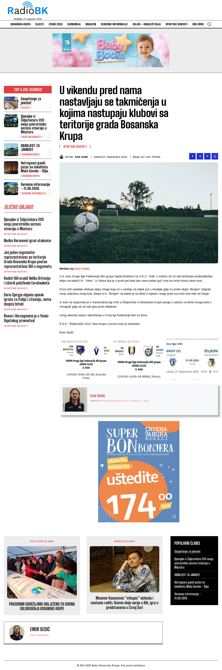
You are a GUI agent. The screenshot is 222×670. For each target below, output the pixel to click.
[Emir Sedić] (62, 157)
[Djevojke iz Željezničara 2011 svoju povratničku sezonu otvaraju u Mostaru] (11, 120)
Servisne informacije (33, 193)
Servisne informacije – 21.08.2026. (35, 186)
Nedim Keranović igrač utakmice (27, 240)
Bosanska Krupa (30, 154)
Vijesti (25, 107)
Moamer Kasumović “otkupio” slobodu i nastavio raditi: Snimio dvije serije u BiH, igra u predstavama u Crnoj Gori (124, 603)
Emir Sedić (81, 156)
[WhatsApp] (215, 156)
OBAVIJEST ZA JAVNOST (30, 147)
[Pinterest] (207, 156)
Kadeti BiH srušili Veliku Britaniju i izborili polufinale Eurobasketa (27, 280)
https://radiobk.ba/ (39, 635)
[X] (200, 156)
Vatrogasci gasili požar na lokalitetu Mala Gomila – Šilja (34, 167)
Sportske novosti (31, 137)
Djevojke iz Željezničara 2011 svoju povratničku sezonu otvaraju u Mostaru (34, 124)
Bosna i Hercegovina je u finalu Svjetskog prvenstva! (26, 318)
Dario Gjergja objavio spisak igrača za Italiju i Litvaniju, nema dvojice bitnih (27, 299)
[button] (209, 24)
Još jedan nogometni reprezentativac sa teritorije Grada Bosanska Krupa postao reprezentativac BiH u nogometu (28, 259)
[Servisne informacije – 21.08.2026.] (11, 188)
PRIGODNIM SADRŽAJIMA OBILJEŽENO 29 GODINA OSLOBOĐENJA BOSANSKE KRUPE (42, 606)
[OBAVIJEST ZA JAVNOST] (11, 149)
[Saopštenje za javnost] (11, 103)
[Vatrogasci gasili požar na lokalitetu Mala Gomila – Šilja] (11, 167)
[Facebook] (192, 156)
